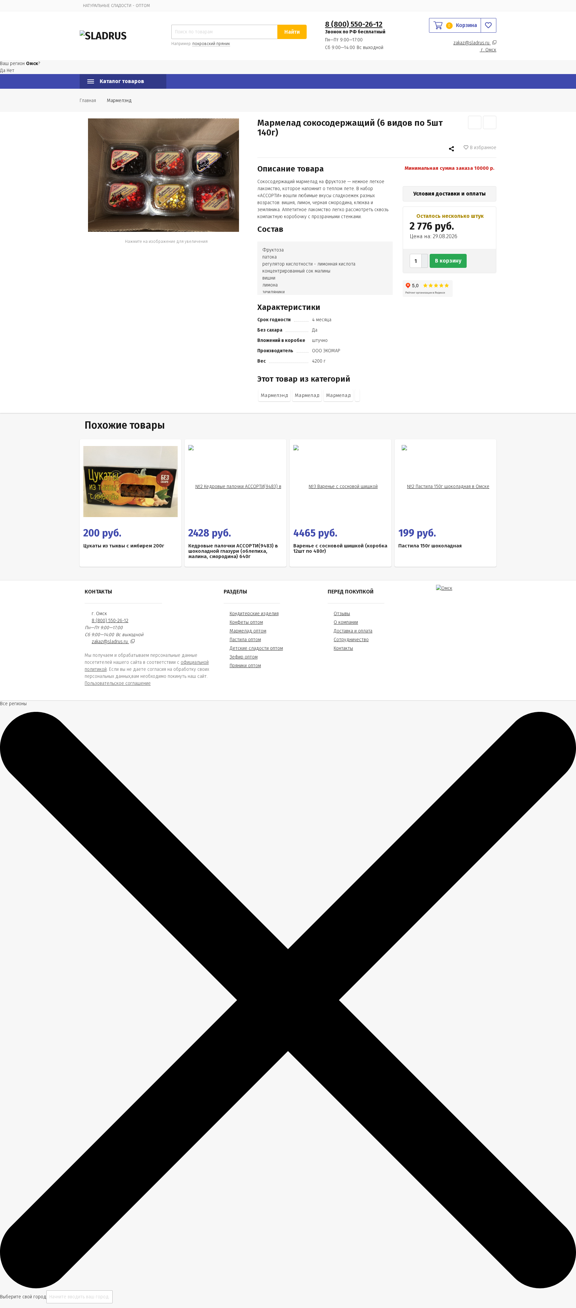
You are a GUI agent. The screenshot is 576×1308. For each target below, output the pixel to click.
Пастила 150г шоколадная (430, 546)
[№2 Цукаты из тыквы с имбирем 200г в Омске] (130, 481)
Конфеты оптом (246, 622)
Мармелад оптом (248, 631)
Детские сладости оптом (256, 648)
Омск (488, 50)
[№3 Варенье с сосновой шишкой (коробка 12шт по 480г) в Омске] (340, 481)
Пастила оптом (245, 639)
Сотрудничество (351, 639)
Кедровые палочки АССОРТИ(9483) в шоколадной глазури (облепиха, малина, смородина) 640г (233, 551)
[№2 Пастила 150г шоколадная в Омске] (445, 481)
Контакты (343, 648)
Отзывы (342, 613)
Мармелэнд (274, 395)
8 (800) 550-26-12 (353, 24)
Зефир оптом (244, 657)
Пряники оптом (245, 666)
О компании (346, 622)
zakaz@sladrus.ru (472, 43)
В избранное (483, 147)
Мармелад (307, 395)
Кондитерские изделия (254, 613)
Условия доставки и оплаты (449, 193)
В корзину (448, 261)
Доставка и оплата (353, 631)
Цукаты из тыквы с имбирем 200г (123, 546)
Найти (292, 32)
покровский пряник (211, 43)
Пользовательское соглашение (118, 683)
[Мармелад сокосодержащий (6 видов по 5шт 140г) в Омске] (163, 175)
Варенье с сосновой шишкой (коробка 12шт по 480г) (340, 548)
